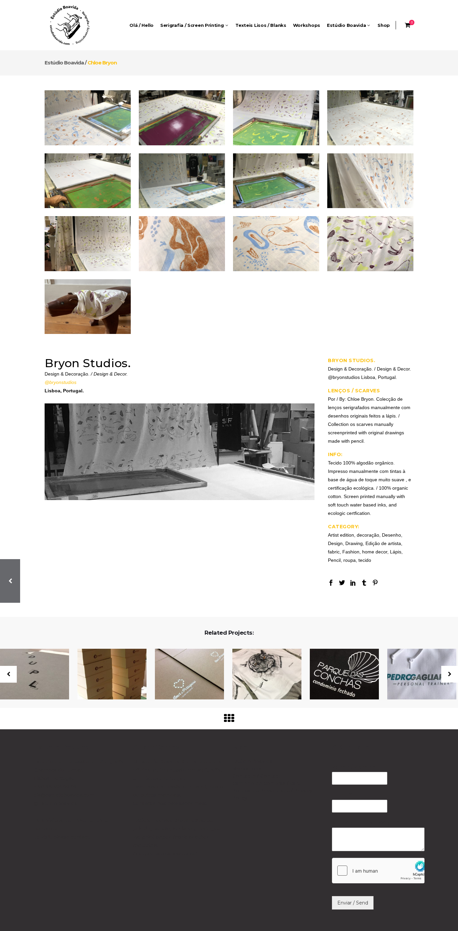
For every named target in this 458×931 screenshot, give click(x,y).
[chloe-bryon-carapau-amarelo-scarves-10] (182, 180)
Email (341, 794)
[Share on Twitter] (342, 582)
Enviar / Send (352, 903)
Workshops (246, 769)
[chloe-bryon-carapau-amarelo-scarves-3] (276, 117)
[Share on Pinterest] (375, 582)
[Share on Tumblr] (364, 582)
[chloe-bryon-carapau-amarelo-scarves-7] (370, 180)
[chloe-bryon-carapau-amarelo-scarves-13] (88, 306)
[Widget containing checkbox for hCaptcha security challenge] (378, 870)
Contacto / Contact (256, 776)
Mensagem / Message (365, 822)
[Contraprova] (108, 674)
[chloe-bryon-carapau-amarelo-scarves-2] (182, 117)
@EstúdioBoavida (55, 803)
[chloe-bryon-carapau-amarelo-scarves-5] (370, 243)
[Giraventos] (262, 674)
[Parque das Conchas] (340, 674)
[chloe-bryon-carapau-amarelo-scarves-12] (88, 180)
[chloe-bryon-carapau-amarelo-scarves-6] (276, 180)
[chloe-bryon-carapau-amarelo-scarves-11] (370, 117)
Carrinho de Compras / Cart (266, 783)
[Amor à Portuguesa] (185, 674)
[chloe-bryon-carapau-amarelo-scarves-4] (88, 243)
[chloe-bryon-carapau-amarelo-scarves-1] (88, 117)
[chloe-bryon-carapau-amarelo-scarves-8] (276, 243)
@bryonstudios (60, 382)
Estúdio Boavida (64, 62)
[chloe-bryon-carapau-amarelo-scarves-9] (182, 243)
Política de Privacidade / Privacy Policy (272, 794)
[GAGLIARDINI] (417, 674)
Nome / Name (353, 767)
